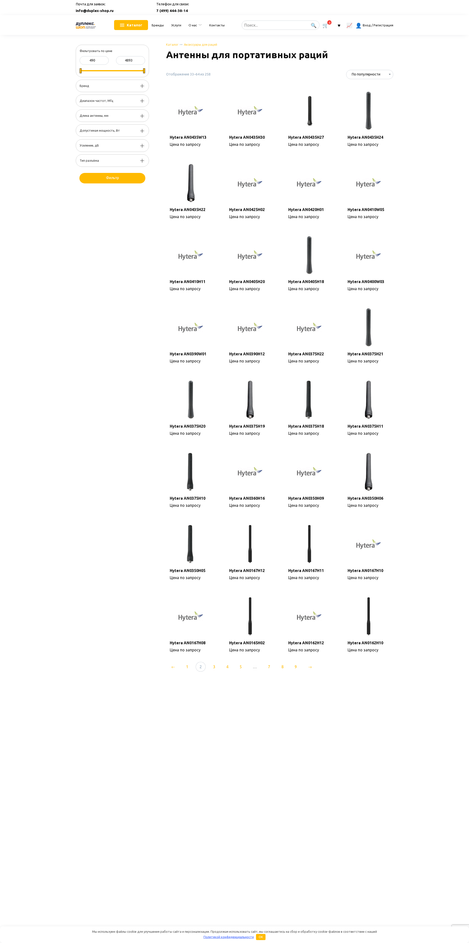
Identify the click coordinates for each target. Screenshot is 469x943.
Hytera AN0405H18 (306, 281)
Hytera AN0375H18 (306, 426)
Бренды (158, 25)
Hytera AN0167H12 (247, 570)
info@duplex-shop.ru (95, 11)
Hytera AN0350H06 (365, 498)
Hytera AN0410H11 (187, 281)
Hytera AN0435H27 (306, 137)
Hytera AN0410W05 (366, 209)
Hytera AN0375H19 (247, 426)
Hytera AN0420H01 (306, 209)
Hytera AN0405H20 (247, 281)
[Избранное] (338, 25)
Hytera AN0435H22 (187, 209)
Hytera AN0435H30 (247, 137)
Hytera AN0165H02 (247, 643)
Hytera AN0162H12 (306, 643)
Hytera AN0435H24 (365, 137)
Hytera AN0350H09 (306, 498)
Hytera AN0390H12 (247, 354)
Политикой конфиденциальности (228, 937)
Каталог (172, 44)
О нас (193, 25)
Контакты (217, 25)
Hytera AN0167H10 (365, 570)
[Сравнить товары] (349, 25)
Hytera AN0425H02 (247, 209)
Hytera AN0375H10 (187, 498)
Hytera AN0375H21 (365, 354)
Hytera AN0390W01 (188, 354)
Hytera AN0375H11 (365, 426)
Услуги (176, 25)
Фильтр (112, 178)
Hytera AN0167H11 (306, 570)
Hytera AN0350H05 (187, 570)
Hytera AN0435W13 (188, 137)
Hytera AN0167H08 (187, 643)
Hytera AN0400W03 (366, 281)
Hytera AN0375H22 (306, 354)
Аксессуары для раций (200, 44)
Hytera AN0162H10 (365, 643)
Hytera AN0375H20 (187, 426)
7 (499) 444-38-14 (172, 11)
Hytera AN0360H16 (247, 498)
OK (261, 937)
